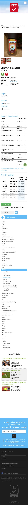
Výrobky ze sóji (6, 343)
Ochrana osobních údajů (8, 466)
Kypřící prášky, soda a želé (8, 252)
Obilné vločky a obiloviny (8, 293)
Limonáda (5, 272)
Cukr (3, 226)
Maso (3, 256)
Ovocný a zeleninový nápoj (10, 285)
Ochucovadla (5, 295)
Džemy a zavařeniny (7, 237)
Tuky (3, 339)
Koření (3, 250)
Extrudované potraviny (8, 239)
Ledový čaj (6, 288)
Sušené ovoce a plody (7, 332)
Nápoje (4, 269)
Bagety (4, 224)
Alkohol (3, 221)
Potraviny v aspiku (6, 313)
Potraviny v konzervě (7, 315)
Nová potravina (10, 217)
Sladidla (4, 328)
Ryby (3, 321)
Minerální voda (6, 275)
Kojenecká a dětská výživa (8, 247)
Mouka (3, 263)
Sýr (3, 334)
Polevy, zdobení (6, 306)
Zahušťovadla (5, 345)
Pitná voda (6, 290)
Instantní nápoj (6, 277)
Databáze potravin (14, 26)
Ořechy (4, 297)
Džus (4, 273)
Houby (3, 243)
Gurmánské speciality (7, 241)
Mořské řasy (5, 261)
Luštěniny (4, 254)
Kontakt (4, 459)
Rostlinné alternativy (7, 319)
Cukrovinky (4, 228)
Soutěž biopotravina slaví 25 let (11, 370)
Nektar (5, 279)
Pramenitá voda (7, 281)
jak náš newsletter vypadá (17, 445)
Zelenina (4, 350)
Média (3, 456)
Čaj (2, 230)
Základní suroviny (6, 347)
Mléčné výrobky (6, 258)
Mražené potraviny (7, 265)
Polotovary (4, 308)
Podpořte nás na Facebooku (10, 473)
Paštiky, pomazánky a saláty (9, 302)
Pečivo (3, 304)
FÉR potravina (4, 26)
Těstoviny (4, 336)
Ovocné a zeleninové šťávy (10, 287)
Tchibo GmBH (13, 82)
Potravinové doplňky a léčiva (9, 310)
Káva (3, 245)
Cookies (4, 468)
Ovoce (3, 299)
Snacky (3, 330)
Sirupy (3, 326)
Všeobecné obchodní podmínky (10, 463)
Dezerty (4, 234)
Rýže (3, 323)
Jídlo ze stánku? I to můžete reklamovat (14, 358)
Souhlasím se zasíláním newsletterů (15, 439)
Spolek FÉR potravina (7, 451)
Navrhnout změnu (6, 204)
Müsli (3, 267)
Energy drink (6, 283)
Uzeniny (4, 341)
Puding (3, 317)
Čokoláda (4, 232)
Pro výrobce (5, 454)
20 (2, 74)
